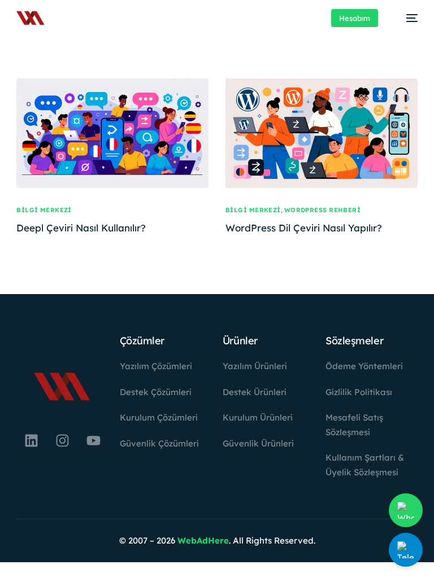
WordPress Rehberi (322, 210)
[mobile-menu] (406, 18)
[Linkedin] (31, 440)
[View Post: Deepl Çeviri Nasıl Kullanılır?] (112, 133)
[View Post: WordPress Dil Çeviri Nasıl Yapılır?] (321, 133)
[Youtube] (93, 440)
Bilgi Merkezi (44, 210)
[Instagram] (62, 440)
